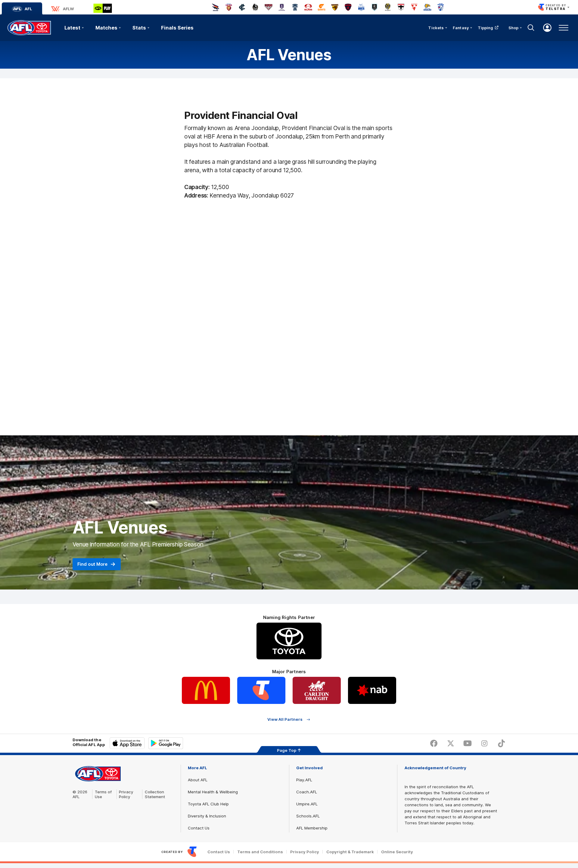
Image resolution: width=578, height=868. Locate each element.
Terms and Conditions (260, 852)
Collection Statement (155, 794)
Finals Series (177, 28)
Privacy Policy (126, 794)
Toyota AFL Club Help (208, 803)
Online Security (397, 852)
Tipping (485, 27)
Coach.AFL (306, 791)
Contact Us (199, 828)
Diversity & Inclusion (207, 816)
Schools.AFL (308, 816)
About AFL (197, 779)
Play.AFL (304, 779)
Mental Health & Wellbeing (213, 791)
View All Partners (285, 719)
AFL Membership (312, 828)
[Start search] (531, 27)
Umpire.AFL (307, 803)
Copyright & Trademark (350, 852)
